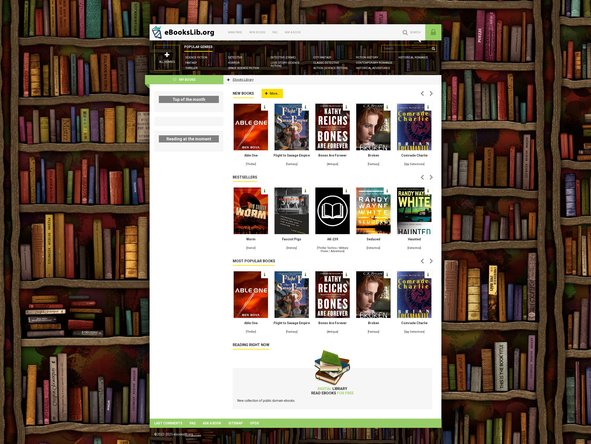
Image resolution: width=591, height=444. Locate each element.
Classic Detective (326, 62)
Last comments (168, 423)
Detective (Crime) (283, 57)
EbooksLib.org (184, 32)
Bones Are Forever (332, 155)
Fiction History (367, 57)
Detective (235, 57)
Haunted (414, 239)
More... (275, 93)
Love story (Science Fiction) (285, 64)
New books (257, 32)
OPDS (254, 423)
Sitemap (235, 423)
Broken (373, 155)
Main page (235, 32)
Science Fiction (196, 57)
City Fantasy (322, 57)
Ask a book (293, 32)
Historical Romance (413, 57)
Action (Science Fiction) (330, 68)
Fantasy (191, 62)
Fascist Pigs (291, 239)
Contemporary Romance (374, 62)
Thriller (191, 68)
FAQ (274, 32)
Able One (251, 155)
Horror (234, 62)
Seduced (373, 239)
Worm (251, 239)
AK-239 (332, 239)
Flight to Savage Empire (292, 155)
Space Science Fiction (243, 68)
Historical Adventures (373, 68)
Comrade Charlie (414, 155)
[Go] (433, 48)
